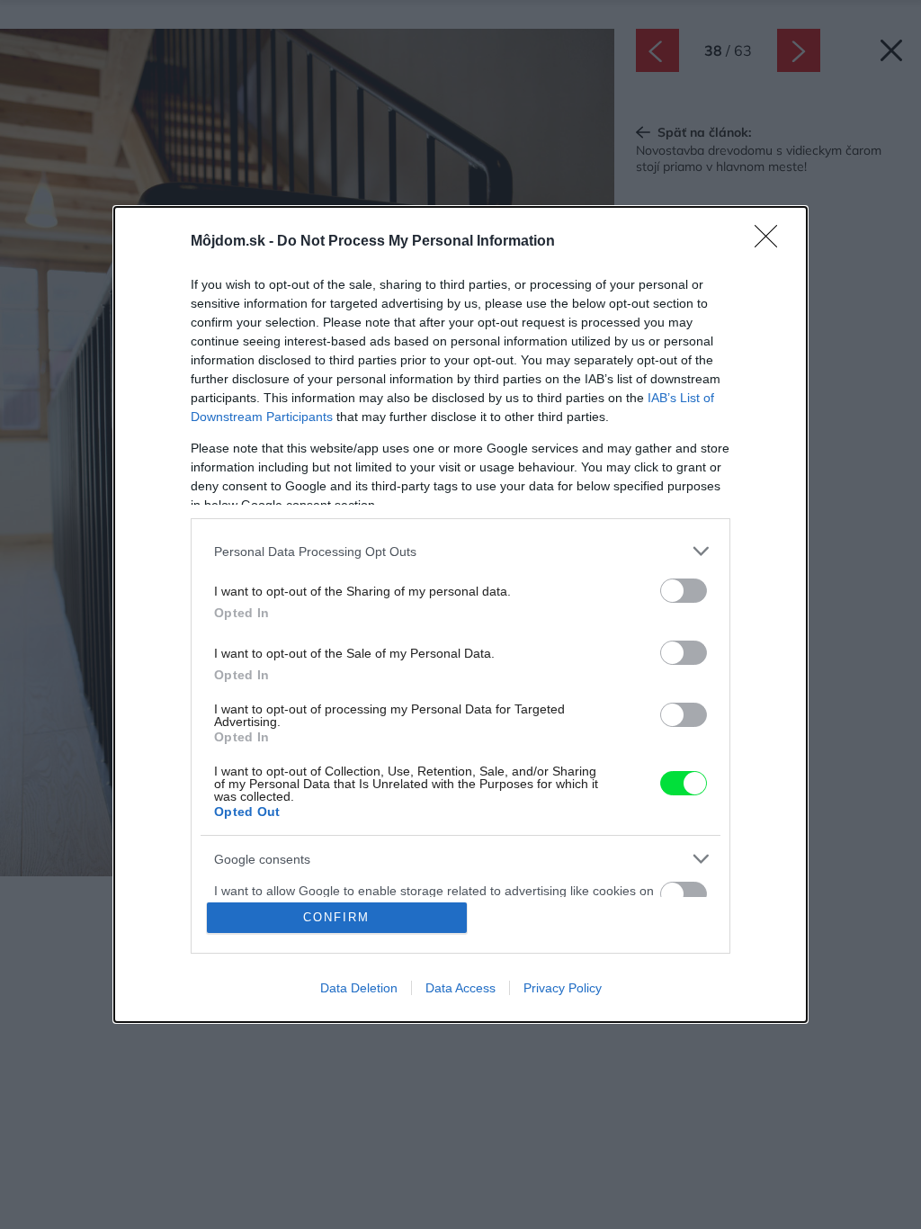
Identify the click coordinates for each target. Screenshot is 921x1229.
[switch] (683, 591)
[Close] (772, 242)
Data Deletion (359, 988)
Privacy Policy (562, 988)
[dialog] (460, 614)
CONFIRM (336, 917)
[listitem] (460, 551)
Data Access (460, 988)
